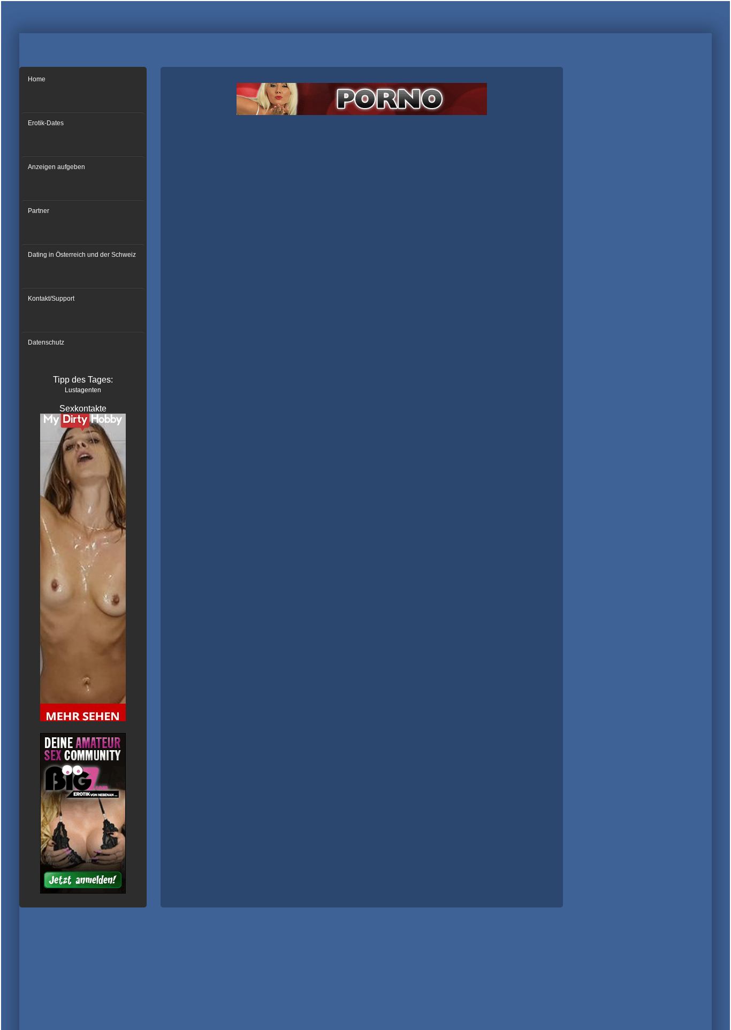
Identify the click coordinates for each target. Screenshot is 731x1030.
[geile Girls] (83, 719)
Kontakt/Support (51, 298)
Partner (38, 211)
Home (36, 79)
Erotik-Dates (46, 123)
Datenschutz (46, 342)
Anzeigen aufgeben (56, 167)
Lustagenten (83, 390)
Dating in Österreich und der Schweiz (82, 254)
